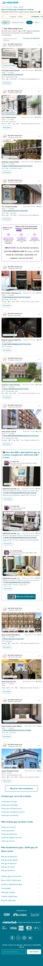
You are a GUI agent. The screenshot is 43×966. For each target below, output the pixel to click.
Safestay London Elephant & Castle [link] (11, 162)
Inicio (3, 7)
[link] (37, 66)
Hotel (5, 22)
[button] (21, 44)
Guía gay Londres (8, 892)
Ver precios (7, 83)
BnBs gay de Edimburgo (9, 857)
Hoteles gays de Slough (9, 802)
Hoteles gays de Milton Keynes (11, 809)
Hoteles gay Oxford (7, 841)
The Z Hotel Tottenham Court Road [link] (12, 293)
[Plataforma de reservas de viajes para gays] (9, 922)
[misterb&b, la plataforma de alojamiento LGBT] (10, 2)
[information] (8, 463)
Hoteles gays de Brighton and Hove (13, 812)
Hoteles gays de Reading (9, 805)
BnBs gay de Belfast (8, 870)
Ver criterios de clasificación (31, 38)
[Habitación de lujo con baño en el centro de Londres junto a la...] (36, 574)
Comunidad (6, 888)
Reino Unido (9, 7)
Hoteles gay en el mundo (11, 876)
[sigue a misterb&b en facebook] (12, 938)
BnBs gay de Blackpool (9, 864)
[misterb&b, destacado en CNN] (7, 914)
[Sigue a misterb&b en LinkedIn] (30, 938)
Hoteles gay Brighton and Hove (11, 838)
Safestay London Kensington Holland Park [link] (11, 385)
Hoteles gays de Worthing (9, 815)
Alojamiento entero (18, 22)
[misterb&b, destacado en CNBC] (20, 914)
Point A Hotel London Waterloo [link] (12, 726)
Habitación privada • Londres (12, 489)
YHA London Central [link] (9, 432)
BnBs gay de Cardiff (8, 867)
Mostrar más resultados (21, 788)
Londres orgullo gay (9, 896)
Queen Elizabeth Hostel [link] (10, 771)
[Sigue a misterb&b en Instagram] (24, 938)
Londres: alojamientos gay (11, 884)
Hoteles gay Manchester (9, 834)
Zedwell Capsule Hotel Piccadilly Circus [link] (12, 340)
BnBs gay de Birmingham (9, 860)
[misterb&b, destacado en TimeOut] (34, 914)
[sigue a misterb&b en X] (18, 938)
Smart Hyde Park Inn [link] (9, 682)
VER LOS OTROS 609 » (25, 597)
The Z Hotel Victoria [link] (9, 117)
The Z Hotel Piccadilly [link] (9, 207)
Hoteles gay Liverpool (8, 827)
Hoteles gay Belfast (7, 831)
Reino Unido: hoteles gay (11, 880)
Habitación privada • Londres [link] (12, 533)
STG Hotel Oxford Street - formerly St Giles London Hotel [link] (11, 71)
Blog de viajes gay (8, 900)
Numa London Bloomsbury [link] (11, 635)
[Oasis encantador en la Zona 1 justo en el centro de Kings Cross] (36, 484)
